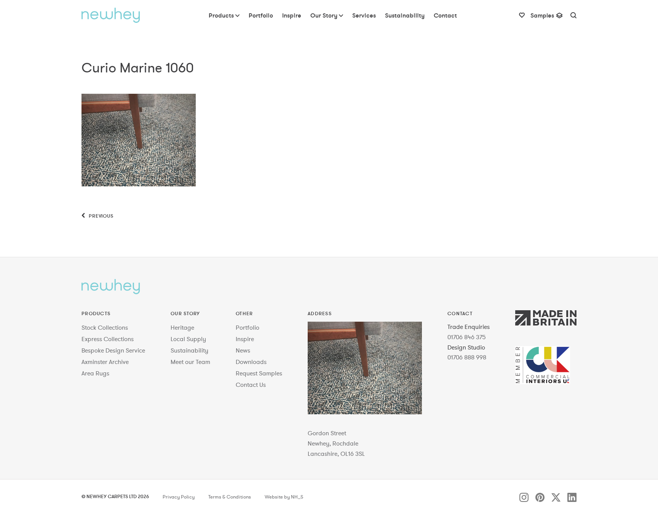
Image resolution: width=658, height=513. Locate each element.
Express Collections (107, 339)
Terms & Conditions (229, 497)
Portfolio (247, 327)
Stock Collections (104, 327)
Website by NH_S (284, 497)
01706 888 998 (466, 357)
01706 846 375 (466, 337)
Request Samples (259, 373)
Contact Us (251, 384)
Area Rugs (95, 373)
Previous (100, 216)
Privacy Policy (179, 497)
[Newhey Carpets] (110, 15)
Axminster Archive (105, 362)
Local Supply (188, 339)
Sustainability (189, 350)
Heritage (182, 327)
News (243, 350)
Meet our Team (190, 362)
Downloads (251, 362)
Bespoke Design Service (113, 350)
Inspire (245, 339)
